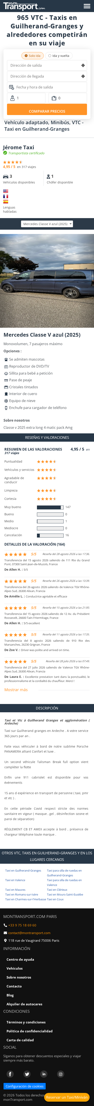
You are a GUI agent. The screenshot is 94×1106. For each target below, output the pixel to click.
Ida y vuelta (60, 56)
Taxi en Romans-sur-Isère (21, 894)
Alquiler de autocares (24, 1004)
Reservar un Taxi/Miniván (67, 1097)
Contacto (14, 986)
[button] (90, 237)
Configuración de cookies (25, 1086)
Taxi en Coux (55, 899)
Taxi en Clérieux (57, 890)
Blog (10, 995)
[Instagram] (60, 1074)
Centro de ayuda (20, 959)
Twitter (27, 1074)
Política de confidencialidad (30, 1031)
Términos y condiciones (26, 1022)
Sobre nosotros (19, 977)
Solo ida (34, 56)
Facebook (10, 1074)
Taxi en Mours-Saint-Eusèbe (65, 894)
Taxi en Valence (15, 880)
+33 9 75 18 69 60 (22, 925)
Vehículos (15, 968)
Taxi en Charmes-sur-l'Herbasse (25, 899)
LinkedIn (43, 1074)
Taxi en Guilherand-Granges (23, 870)
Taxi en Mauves (15, 890)
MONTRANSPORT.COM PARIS (30, 916)
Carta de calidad (20, 1040)
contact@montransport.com (29, 933)
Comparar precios (47, 111)
